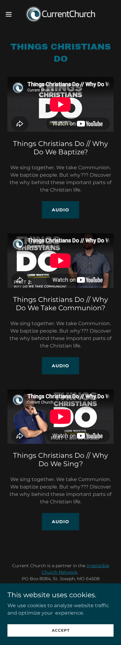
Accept (60, 630)
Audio (60, 210)
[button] (11, 14)
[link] (60, 14)
